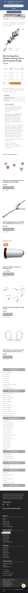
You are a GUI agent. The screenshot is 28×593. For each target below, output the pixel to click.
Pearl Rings (5, 380)
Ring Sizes (5, 480)
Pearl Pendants (6, 378)
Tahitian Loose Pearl (7, 411)
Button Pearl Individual (8, 397)
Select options (8, 188)
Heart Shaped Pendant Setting (9, 91)
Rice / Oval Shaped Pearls (8, 422)
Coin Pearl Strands (7, 430)
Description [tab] (6, 95)
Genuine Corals (6, 442)
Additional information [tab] (9, 97)
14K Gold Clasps (6, 467)
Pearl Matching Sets (7, 372)
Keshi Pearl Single (7, 407)
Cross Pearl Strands (7, 436)
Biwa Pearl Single (6, 399)
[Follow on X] (5, 504)
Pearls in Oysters (6, 386)
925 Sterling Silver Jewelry (8, 388)
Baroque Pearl (6, 403)
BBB (5, 1)
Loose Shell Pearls (7, 409)
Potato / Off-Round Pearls (8, 426)
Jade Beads (5, 448)
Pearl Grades (5, 472)
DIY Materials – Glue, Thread (9, 460)
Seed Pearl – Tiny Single (8, 415)
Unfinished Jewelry (12, 22)
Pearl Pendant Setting (20, 88)
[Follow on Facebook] (3, 504)
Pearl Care (5, 476)
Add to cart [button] (7, 314)
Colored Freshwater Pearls (8, 482)
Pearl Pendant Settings (8, 456)
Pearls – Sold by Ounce (8, 405)
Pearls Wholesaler (11, 1)
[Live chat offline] (6, 532)
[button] (23, 29)
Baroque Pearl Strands (8, 424)
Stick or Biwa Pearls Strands (9, 434)
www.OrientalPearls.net (9, 589)
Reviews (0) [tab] (6, 100)
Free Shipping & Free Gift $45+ (14, 12)
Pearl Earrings (6, 376)
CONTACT (17, 3)
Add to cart (15, 83)
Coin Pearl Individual (7, 401)
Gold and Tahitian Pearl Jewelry (10, 384)
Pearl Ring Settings (7, 454)
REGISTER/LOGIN (11, 3)
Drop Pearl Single (6, 395)
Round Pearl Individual (8, 393)
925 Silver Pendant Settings (18, 90)
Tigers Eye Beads (6, 444)
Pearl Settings (19, 22)
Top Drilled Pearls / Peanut (8, 438)
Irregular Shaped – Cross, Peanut (10, 413)
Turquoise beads (6, 446)
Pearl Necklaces (6, 374)
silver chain (11, 146)
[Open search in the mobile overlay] (13, 6)
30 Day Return (20, 1)
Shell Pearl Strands (7, 440)
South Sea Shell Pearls (8, 478)
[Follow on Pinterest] (8, 504)
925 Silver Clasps (6, 465)
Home (4, 22)
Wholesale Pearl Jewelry (8, 474)
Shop (7, 22)
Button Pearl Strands (7, 428)
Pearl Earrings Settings (8, 458)
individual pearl (12, 144)
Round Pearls (6, 420)
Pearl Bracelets (6, 382)
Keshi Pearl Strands (7, 432)
